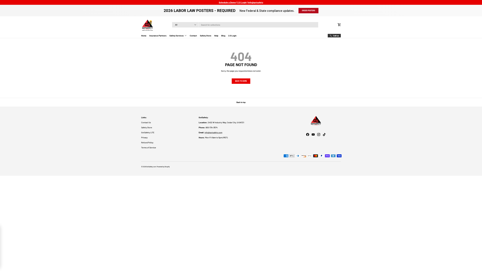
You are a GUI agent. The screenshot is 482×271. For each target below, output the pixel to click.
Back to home (241, 81)
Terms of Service (148, 147)
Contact (193, 35)
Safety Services (176, 35)
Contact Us (146, 122)
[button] (339, 24)
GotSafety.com (151, 166)
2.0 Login (232, 35)
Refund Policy (147, 142)
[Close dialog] (44, 229)
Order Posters (308, 10)
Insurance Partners (157, 35)
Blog (223, 35)
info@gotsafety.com (213, 132)
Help (216, 35)
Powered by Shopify (163, 166)
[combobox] (245, 24)
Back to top (241, 102)
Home (143, 35)
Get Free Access (25, 255)
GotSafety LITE (147, 132)
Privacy (144, 137)
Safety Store (205, 35)
